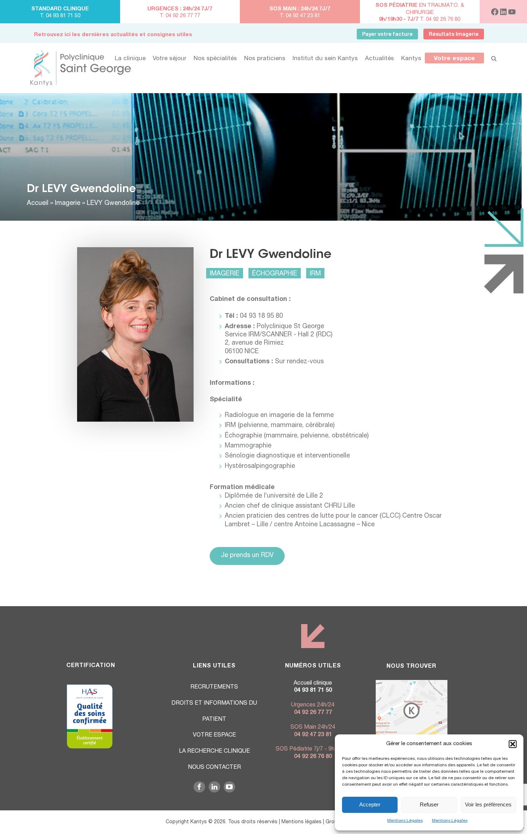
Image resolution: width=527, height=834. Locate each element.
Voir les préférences (488, 804)
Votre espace (454, 59)
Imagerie (67, 203)
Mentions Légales (405, 821)
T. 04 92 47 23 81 (300, 16)
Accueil (37, 203)
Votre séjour (169, 59)
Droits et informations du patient (214, 712)
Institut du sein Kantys (325, 59)
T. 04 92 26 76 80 (419, 19)
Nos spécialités (215, 59)
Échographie (274, 274)
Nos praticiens (264, 59)
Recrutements (214, 687)
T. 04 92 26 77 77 (180, 16)
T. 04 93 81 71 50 (60, 16)
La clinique (130, 59)
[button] (512, 744)
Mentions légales (301, 822)
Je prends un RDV (247, 555)
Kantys (411, 59)
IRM (315, 274)
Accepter (369, 804)
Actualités (379, 59)
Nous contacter (214, 768)
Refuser (429, 804)
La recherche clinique (214, 751)
